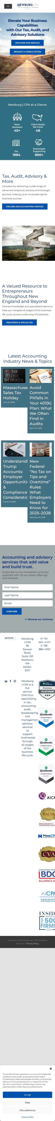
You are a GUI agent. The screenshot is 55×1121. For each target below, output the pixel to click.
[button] (50, 1068)
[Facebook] (10, 681)
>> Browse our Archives (39, 619)
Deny (27, 1102)
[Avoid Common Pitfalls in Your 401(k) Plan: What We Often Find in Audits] (41, 376)
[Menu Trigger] (8, 6)
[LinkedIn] (6, 681)
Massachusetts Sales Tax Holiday (18, 392)
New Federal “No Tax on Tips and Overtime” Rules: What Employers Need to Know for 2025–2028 (40, 487)
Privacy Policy (28, 1117)
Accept (27, 1095)
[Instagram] (15, 681)
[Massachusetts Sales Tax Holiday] (14, 376)
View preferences (27, 1110)
